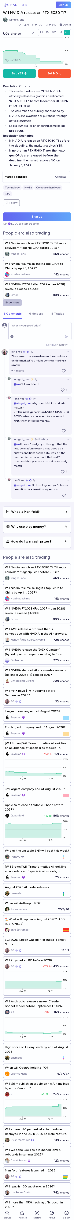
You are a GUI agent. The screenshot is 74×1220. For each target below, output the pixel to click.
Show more (12, 302)
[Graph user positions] (33, 33)
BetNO (52, 73)
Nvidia (28, 187)
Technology (12, 187)
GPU (7, 193)
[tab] (12, 314)
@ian (17, 384)
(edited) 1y (41, 439)
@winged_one (22, 403)
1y (32, 351)
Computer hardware (48, 187)
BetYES (17, 73)
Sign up (63, 4)
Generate (60, 176)
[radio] (41, 32)
